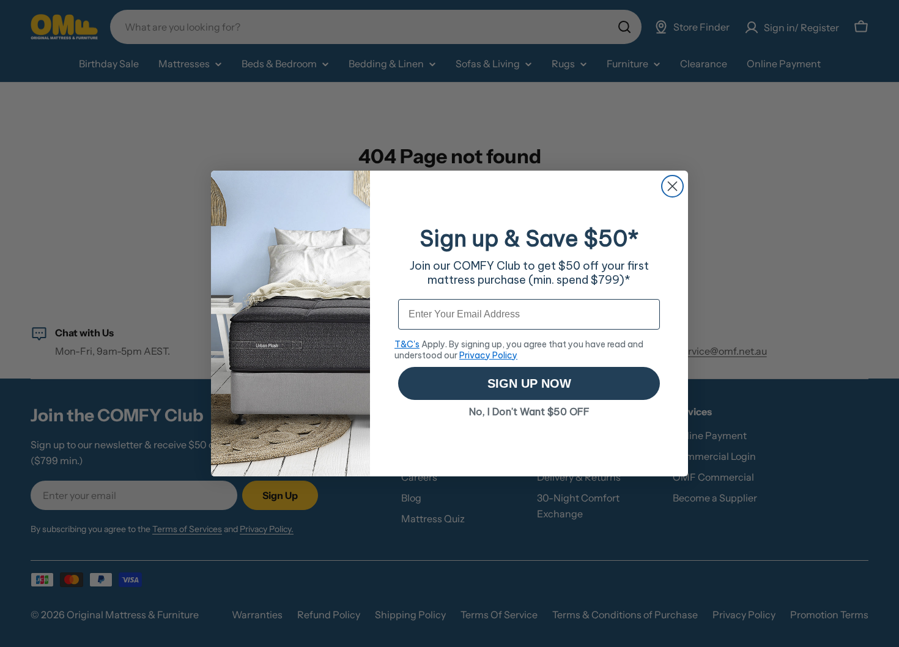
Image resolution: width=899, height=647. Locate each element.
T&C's (407, 344)
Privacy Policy (488, 355)
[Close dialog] (672, 186)
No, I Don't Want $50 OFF (529, 411)
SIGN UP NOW (529, 383)
